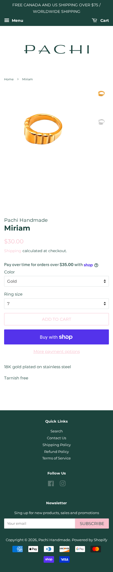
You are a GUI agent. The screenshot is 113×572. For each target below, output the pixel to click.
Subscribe (92, 523)
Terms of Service (56, 458)
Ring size (13, 294)
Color (9, 272)
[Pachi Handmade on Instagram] (63, 485)
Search (56, 431)
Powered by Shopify (89, 540)
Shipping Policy (57, 445)
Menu (17, 20)
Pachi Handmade (54, 540)
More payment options (56, 351)
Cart (104, 20)
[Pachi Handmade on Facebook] (51, 485)
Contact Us (56, 438)
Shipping (12, 250)
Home (9, 79)
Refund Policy (56, 452)
